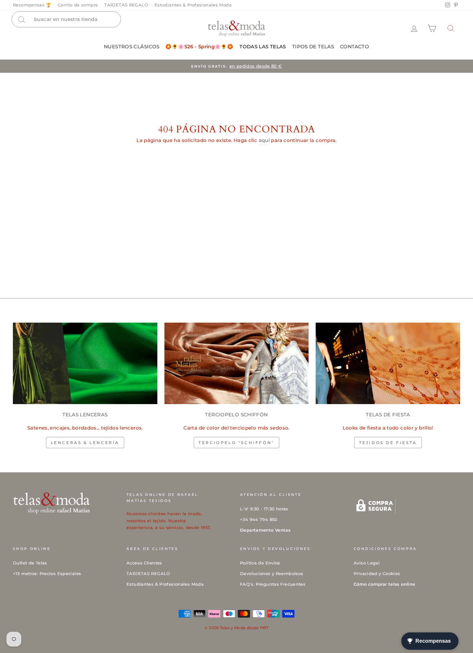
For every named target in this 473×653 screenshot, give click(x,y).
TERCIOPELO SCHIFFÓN (236, 415)
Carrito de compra (78, 5)
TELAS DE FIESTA (388, 415)
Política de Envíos (260, 563)
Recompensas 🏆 (32, 5)
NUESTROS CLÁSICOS (131, 46)
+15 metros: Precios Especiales (47, 573)
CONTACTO (354, 46)
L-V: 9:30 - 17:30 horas (264, 508)
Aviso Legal (367, 563)
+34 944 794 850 (259, 519)
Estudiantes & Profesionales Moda (193, 5)
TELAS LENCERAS (84, 415)
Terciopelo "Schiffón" (236, 442)
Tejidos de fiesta (388, 442)
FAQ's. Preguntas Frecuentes (272, 584)
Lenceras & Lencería (85, 442)
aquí (264, 140)
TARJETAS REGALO (126, 5)
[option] (236, 66)
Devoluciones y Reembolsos (271, 573)
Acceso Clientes (144, 563)
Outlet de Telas (30, 563)
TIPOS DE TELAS (313, 46)
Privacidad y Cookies (377, 573)
